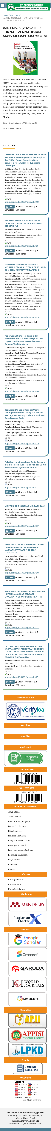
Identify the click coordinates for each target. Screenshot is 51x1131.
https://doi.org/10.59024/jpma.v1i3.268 (22, 572)
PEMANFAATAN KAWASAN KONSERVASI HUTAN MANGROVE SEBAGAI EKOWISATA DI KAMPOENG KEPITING (25, 594)
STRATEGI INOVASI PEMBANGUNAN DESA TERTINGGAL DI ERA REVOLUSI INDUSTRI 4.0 (23, 223)
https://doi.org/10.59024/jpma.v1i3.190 (22, 202)
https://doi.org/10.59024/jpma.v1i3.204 (22, 246)
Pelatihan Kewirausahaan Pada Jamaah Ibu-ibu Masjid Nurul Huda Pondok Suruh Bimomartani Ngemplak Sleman (25, 465)
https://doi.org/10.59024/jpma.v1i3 (22, 123)
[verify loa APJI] (25, 719)
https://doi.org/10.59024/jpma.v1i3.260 (22, 391)
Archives (15, 15)
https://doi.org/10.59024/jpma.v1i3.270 (22, 443)
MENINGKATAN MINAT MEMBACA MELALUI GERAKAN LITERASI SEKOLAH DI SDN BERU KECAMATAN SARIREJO (25, 267)
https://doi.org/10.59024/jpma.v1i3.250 (22, 317)
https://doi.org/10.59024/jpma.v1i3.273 (22, 627)
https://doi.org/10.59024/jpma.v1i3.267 (22, 526)
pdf (10, 206)
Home (6, 15)
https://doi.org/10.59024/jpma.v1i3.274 (22, 677)
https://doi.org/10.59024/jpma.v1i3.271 (22, 487)
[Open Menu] (2, 5)
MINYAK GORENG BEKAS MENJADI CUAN (25, 506)
